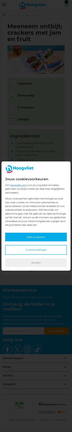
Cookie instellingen (36, 249)
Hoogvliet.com (18, 185)
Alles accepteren (36, 237)
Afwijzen (36, 262)
